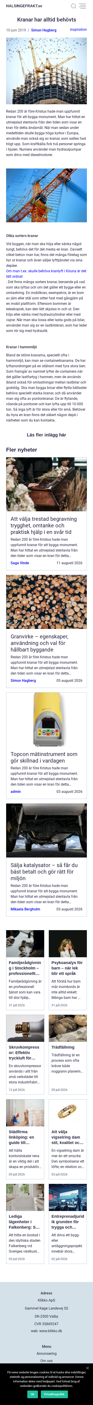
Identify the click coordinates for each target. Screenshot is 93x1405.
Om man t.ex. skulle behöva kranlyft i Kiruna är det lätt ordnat (46, 274)
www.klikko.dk (50, 1331)
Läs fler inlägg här (46, 434)
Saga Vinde (20, 563)
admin (16, 791)
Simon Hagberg (43, 30)
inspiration (78, 29)
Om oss (46, 1361)
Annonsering (47, 1353)
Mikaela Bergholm (25, 909)
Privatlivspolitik (54, 1394)
